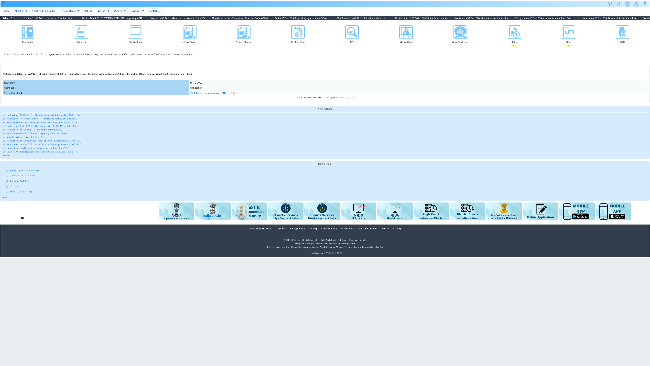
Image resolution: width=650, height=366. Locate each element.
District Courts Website (21, 191)
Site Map (313, 228)
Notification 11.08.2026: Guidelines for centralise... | (406, 18)
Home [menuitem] (6, 10)
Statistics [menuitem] (88, 10)
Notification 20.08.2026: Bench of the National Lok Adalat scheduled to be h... (43, 136)
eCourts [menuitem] (117, 12)
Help (399, 228)
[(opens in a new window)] (176, 211)
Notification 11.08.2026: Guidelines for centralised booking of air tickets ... (42, 114)
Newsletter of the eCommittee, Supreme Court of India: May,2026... (38, 144)
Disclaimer (280, 228)
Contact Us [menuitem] (154, 10)
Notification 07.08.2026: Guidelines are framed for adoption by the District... (42, 118)
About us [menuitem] (18, 12)
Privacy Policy (348, 228)
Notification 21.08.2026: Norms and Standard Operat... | (32, 18)
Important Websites (19, 180)
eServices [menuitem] (134, 12)
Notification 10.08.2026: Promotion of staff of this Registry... (35, 125)
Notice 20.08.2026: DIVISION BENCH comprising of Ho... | (98, 18)
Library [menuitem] (101, 12)
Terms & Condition (367, 228)
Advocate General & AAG (22, 175)
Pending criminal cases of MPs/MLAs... (26, 133)
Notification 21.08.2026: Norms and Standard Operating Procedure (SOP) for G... (45, 140)
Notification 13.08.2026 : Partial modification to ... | (347, 18)
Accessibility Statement (260, 228)
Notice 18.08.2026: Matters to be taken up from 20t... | (163, 18)
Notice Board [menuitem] (67, 12)
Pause (22, 217)
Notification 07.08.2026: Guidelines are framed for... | (466, 18)
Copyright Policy (297, 228)
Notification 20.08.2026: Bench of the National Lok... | (594, 18)
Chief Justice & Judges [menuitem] (44, 10)
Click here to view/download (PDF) (209, 93)
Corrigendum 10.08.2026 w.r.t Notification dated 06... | (527, 18)
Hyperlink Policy (329, 228)
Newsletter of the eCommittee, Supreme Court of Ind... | (225, 18)
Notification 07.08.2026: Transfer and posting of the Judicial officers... (39, 129)
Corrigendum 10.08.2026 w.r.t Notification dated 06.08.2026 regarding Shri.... (43, 122)
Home (7, 54)
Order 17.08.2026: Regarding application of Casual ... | (287, 18)
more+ (6, 155)
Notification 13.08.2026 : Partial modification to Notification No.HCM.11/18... (43, 151)
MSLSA (14, 186)
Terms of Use (387, 228)
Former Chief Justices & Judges (25, 170)
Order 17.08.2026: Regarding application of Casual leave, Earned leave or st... (43, 147)
